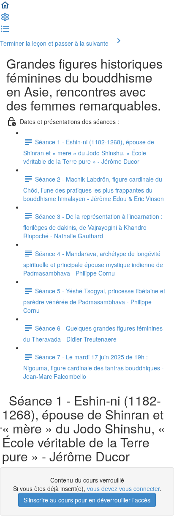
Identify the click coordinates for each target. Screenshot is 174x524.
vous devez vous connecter (123, 488)
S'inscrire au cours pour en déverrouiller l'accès (87, 500)
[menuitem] (5, 19)
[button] (5, 7)
